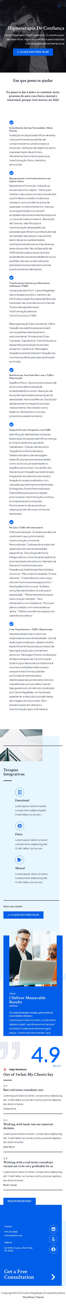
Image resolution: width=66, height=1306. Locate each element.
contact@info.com (13, 1235)
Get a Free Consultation (19, 1274)
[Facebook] (53, 1249)
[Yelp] (53, 1239)
